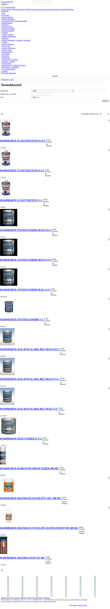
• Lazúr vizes (5, 46)
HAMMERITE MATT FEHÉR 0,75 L (21, 438)
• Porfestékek (5, 54)
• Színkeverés (5, 58)
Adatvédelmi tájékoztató (42, 598)
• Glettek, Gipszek (7, 34)
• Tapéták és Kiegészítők (9, 60)
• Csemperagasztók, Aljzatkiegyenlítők (14, 21)
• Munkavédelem (6, 52)
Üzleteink (20, 9)
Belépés (8, 7)
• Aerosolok (5, 15)
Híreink (14, 9)
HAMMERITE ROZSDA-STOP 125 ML (22, 557)
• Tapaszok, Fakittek (8, 61)
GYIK (26, 9)
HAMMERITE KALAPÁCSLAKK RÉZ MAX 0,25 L (29, 349)
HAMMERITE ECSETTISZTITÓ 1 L (21, 200)
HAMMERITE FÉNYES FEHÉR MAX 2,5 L (25, 289)
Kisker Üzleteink (60, 9)
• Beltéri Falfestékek (8, 19)
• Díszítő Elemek (6, 23)
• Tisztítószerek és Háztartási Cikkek (13, 65)
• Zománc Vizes (6, 50)
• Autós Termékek (7, 17)
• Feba (3, 13)
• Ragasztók (5, 56)
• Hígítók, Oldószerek (8, 36)
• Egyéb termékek (7, 27)
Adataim (39, 9)
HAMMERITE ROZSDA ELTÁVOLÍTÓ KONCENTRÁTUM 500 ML (39, 528)
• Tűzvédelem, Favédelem (10, 67)
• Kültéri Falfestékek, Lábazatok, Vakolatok (15, 40)
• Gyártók (4, 71)
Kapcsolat (32, 9)
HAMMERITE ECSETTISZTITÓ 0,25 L (23, 140)
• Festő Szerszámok (7, 31)
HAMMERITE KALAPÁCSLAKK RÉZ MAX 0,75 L (29, 379)
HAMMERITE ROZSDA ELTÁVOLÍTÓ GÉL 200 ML (30, 498)
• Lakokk (4, 42)
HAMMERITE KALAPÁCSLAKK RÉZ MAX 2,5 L (29, 408)
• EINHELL (5, 25)
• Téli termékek (6, 63)
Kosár (13, 7)
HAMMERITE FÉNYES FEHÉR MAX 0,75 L (25, 259)
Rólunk (8, 9)
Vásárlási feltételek (20, 598)
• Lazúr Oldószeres (7, 44)
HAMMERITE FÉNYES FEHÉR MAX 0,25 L (25, 230)
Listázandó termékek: (88, 114)
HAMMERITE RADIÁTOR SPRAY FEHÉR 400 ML (29, 468)
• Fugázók (4, 33)
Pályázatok (70, 9)
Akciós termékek (48, 9)
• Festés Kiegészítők (8, 29)
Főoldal (3, 9)
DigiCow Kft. (82, 605)
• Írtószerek (5, 38)
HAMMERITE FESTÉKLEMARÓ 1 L (22, 319)
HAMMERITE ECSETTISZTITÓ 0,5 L (22, 170)
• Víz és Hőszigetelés (8, 69)
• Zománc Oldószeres (8, 48)
